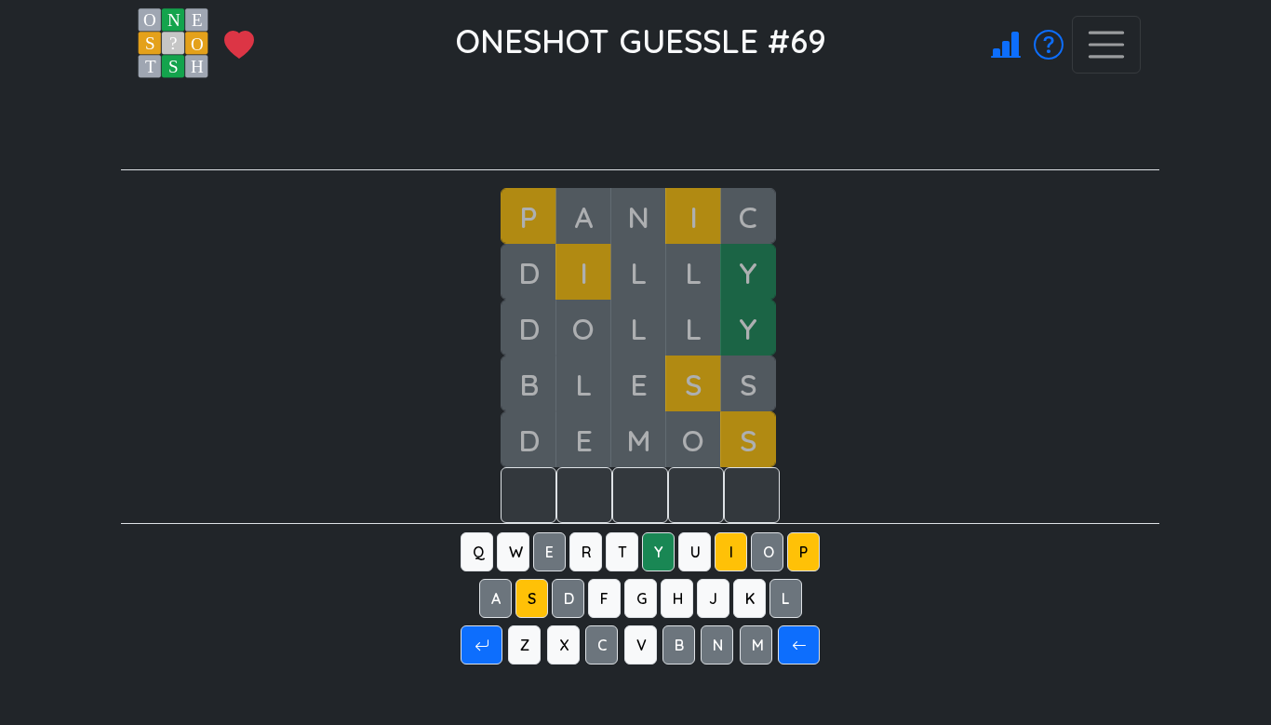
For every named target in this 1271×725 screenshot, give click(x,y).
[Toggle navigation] (1106, 45)
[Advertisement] (651, 127)
